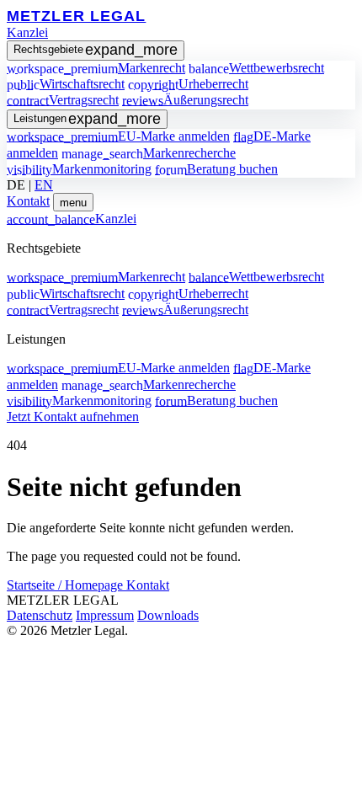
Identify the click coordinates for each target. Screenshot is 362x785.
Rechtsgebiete (95, 49)
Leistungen (87, 118)
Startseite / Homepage (66, 585)
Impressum (105, 615)
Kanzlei (27, 32)
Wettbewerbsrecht (256, 68)
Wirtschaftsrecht (66, 84)
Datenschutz (39, 615)
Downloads (168, 615)
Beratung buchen (216, 169)
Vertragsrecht (63, 100)
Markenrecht (96, 68)
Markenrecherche (148, 153)
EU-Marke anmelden (118, 136)
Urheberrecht (188, 84)
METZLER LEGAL (76, 15)
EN (44, 185)
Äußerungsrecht (185, 100)
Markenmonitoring (79, 169)
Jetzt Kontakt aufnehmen (73, 416)
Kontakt (28, 201)
